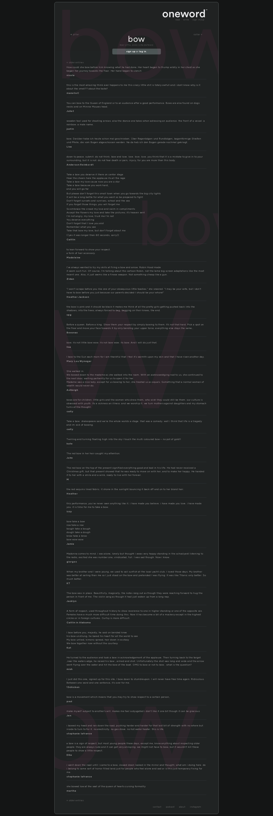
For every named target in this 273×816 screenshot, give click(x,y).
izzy (69, 511)
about (182, 807)
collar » (198, 34)
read (177, 19)
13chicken (73, 687)
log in (142, 51)
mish (70, 669)
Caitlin (71, 239)
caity (70, 411)
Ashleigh (72, 390)
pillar (76, 34)
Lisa (69, 146)
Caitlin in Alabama (79, 622)
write (186, 19)
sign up (131, 51)
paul (69, 701)
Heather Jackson (78, 297)
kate (70, 443)
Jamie (70, 543)
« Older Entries (75, 62)
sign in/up (198, 19)
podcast (170, 807)
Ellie (69, 755)
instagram (195, 807)
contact (157, 807)
